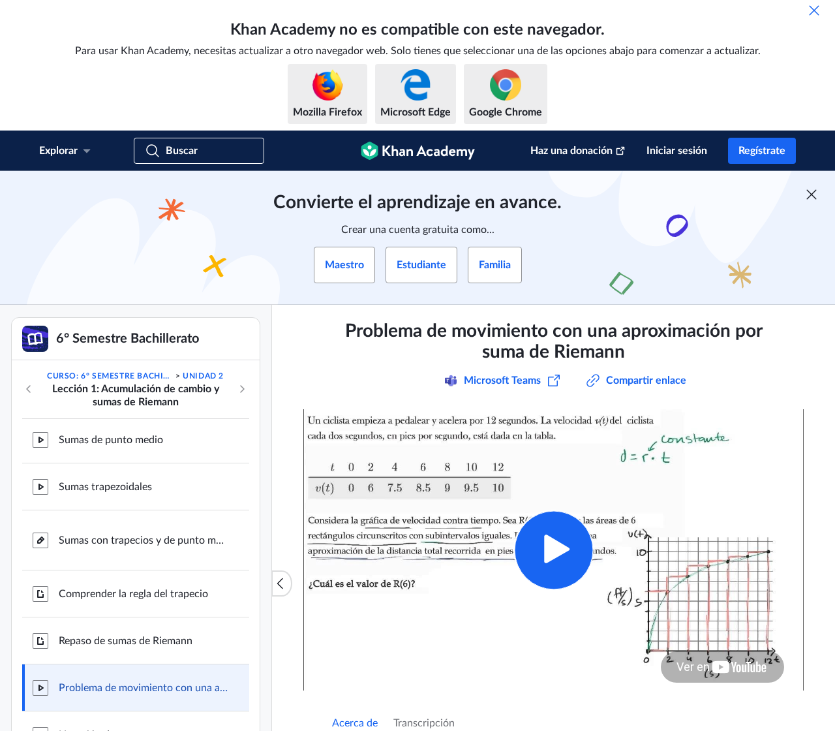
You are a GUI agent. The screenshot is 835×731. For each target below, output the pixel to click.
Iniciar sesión (676, 151)
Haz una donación (571, 151)
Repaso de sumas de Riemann (125, 641)
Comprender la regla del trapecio (133, 594)
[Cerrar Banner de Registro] (811, 194)
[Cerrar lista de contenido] (281, 583)
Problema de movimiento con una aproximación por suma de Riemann (143, 688)
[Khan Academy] (418, 150)
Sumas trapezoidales (105, 487)
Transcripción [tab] (424, 723)
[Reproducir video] (553, 549)
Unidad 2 (203, 376)
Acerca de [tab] (355, 723)
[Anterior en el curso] (29, 389)
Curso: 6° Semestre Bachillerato (110, 376)
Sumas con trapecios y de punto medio (143, 540)
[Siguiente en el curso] (242, 389)
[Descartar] (814, 10)
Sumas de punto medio (111, 440)
